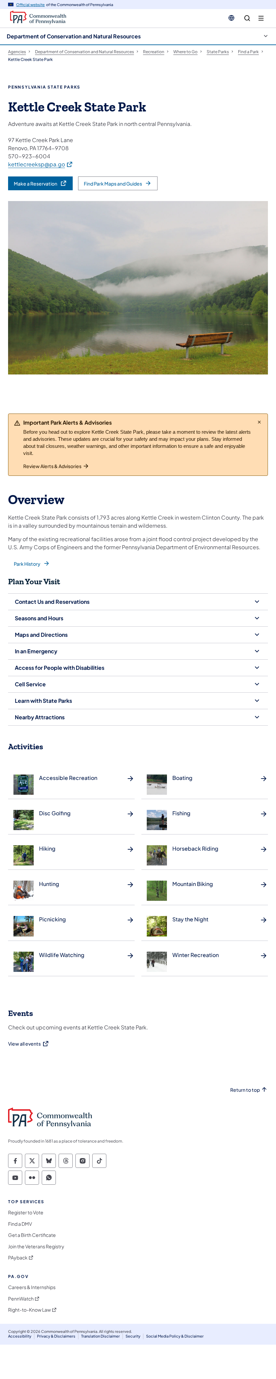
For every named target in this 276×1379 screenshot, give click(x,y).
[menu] (261, 18)
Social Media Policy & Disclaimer (175, 1336)
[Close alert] (259, 422)
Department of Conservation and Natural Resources (74, 36)
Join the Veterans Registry (36, 1246)
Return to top (245, 1090)
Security (133, 1336)
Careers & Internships (32, 1287)
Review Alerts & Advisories (52, 466)
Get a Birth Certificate (32, 1235)
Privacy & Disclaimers (56, 1336)
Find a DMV (20, 1224)
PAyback (18, 1257)
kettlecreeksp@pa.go (40, 164)
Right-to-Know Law (29, 1310)
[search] (247, 18)
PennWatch (21, 1299)
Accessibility (19, 1336)
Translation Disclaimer (100, 1336)
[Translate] (231, 17)
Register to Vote (25, 1212)
